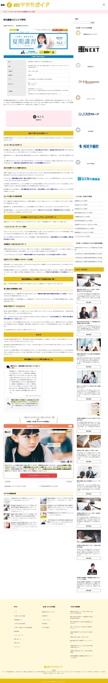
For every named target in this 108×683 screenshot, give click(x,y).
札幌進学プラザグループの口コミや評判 (86, 224)
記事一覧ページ (17, 639)
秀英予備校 (44, 623)
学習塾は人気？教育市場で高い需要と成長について (60, 506)
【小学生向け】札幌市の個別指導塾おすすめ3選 (88, 253)
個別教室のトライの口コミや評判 (84, 232)
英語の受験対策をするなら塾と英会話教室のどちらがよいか (81, 622)
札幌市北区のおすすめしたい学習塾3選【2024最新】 (88, 249)
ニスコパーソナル (46, 619)
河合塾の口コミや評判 (81, 209)
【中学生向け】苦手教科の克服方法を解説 (60, 521)
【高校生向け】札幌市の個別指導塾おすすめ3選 (88, 261)
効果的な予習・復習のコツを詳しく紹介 (87, 450)
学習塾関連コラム (18, 619)
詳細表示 (38, 120)
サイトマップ (17, 646)
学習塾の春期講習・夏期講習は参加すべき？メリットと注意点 (81, 656)
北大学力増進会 (45, 627)
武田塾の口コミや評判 (81, 201)
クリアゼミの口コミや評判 (82, 236)
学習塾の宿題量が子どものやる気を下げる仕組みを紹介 (81, 632)
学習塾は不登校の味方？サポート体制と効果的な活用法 (81, 651)
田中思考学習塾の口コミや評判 (83, 220)
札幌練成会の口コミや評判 (56, 513)
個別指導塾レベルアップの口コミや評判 (60, 499)
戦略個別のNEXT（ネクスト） (49, 612)
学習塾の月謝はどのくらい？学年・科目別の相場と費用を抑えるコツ (24, 506)
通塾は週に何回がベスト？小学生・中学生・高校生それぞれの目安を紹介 (24, 515)
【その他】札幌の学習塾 (19, 623)
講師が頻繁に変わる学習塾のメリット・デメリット (81, 641)
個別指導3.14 (45, 616)
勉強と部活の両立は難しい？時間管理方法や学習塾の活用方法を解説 (88, 322)
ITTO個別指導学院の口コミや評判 (84, 228)
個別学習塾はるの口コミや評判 (83, 213)
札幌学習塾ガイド (54, 681)
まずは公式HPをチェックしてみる (38, 475)
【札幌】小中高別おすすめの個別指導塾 (23, 627)
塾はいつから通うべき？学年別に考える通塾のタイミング (81, 627)
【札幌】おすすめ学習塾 (19, 616)
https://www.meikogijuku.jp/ (35, 395)
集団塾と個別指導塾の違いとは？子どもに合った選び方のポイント (24, 524)
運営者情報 (16, 631)
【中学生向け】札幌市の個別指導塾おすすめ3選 (88, 257)
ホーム (15, 612)
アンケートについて (18, 635)
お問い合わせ (17, 643)
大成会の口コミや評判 (18, 498)
